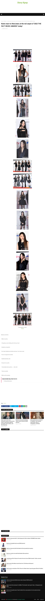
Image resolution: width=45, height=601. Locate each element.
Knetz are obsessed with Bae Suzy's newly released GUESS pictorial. (22, 421)
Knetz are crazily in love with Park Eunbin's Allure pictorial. (18, 553)
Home (2, 21)
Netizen (5, 21)
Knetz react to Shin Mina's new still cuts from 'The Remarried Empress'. (20, 563)
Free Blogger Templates (21, 599)
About (38, 599)
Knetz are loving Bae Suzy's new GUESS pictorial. (16, 543)
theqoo (22, 328)
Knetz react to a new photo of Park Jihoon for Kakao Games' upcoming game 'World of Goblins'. (25, 568)
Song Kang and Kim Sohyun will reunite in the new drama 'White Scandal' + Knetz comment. (24, 558)
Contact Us (42, 599)
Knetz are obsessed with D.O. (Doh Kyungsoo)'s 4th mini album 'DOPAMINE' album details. (24, 538)
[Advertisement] (22, 9)
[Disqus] (22, 446)
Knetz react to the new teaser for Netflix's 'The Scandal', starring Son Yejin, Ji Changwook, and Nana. (36, 421)
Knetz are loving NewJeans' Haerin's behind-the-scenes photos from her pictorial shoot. (23, 590)
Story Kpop (22, 2)
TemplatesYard (9, 599)
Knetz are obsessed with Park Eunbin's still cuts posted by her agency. (20, 548)
